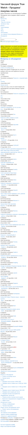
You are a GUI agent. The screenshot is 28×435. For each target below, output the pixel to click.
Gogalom (3, 278)
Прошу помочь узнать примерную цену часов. (13, 224)
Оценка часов (4, 85)
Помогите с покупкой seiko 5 (8, 235)
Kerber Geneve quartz (6, 350)
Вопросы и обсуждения (11, 58)
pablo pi (3, 216)
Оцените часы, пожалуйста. (8, 245)
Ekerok (3, 174)
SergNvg (3, 257)
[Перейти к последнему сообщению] (17, 231)
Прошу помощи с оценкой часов (9, 361)
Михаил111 (4, 195)
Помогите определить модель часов (10, 309)
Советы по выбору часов (7, 68)
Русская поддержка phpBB (8, 424)
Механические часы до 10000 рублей (10, 330)
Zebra (14, 180)
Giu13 (2, 130)
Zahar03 (15, 190)
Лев (2, 119)
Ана (2, 97)
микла (2, 154)
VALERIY (3, 185)
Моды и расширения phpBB (8, 426)
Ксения (3, 342)
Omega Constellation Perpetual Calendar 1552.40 (13, 266)
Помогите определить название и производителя (14, 214)
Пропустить (4, 18)
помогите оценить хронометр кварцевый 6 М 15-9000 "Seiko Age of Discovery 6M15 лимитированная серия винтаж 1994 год (13, 150)
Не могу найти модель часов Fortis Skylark (12, 287)
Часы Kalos (4, 128)
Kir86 (2, 311)
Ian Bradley (10, 418)
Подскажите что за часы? (7, 319)
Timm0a (3, 81)
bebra (2, 352)
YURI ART (4, 140)
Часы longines (4, 276)
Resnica (3, 205)
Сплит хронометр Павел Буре (8, 173)
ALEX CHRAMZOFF (6, 362)
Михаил (3, 331)
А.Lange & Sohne (5, 340)
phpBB (2, 419)
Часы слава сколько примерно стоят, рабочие (13, 193)
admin (14, 347)
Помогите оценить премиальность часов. (11, 255)
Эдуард (3, 226)
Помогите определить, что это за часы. (11, 107)
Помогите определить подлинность (10, 183)
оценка (2, 138)
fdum (2, 300)
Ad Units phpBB (5, 421)
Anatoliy (3, 164)
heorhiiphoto (4, 288)
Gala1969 (15, 124)
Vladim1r (3, 247)
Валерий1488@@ (6, 321)
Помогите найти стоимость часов (9, 118)
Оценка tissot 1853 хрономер (8, 204)
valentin (3, 268)
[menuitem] (5, 22)
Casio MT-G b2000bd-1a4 (7, 162)
